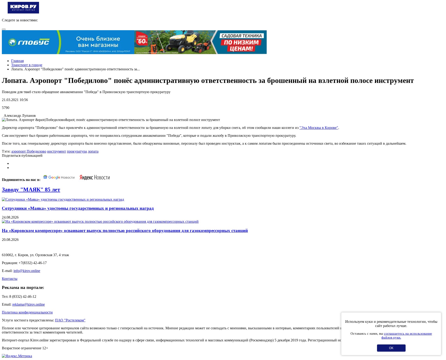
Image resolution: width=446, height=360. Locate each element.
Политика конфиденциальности (27, 312)
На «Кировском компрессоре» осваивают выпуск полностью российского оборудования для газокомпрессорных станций (125, 230)
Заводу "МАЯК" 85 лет (31, 190)
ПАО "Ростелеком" (70, 320)
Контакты (9, 279)
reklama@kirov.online (28, 304)
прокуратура (77, 151)
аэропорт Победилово (28, 151)
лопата (93, 151)
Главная (17, 61)
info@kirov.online (26, 271)
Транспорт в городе (26, 65)
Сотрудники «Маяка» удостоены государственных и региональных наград (78, 208)
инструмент (56, 151)
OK (391, 348)
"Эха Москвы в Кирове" (318, 128)
